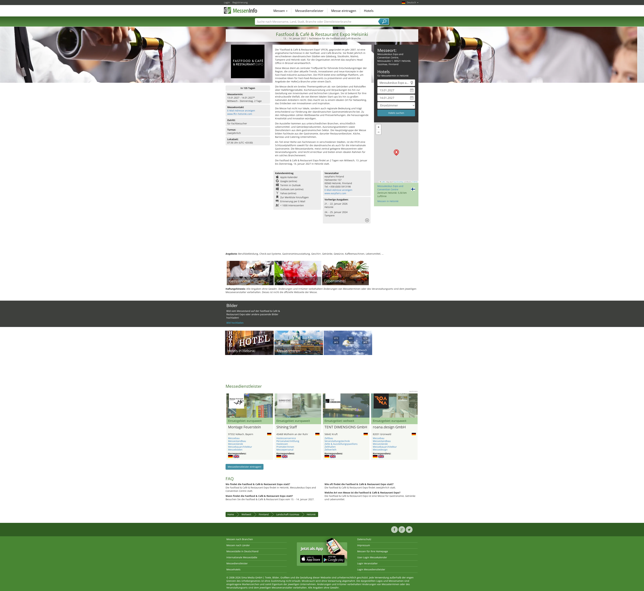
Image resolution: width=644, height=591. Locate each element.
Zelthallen (330, 446)
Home (230, 514)
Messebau (234, 438)
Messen (279, 11)
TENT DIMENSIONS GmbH (346, 427)
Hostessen (282, 443)
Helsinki (311, 514)
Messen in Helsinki (387, 201)
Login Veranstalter (367, 563)
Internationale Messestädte (241, 557)
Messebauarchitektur (240, 446)
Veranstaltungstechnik (337, 441)
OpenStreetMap (398, 182)
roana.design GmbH (389, 427)
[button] (396, 152)
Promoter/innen (285, 446)
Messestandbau (237, 441)
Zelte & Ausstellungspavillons (341, 443)
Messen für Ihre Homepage (372, 551)
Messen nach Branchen (239, 539)
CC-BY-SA (415, 182)
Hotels (368, 11)
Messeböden (235, 449)
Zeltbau (329, 438)
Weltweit (246, 514)
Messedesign (380, 449)
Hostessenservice (286, 438)
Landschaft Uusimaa (287, 514)
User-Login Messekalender (372, 557)
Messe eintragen (343, 11)
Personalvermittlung (287, 441)
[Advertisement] (322, 241)
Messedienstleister (309, 11)
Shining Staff (286, 427)
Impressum (363, 545)
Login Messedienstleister (371, 569)
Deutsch (412, 2)
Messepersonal (284, 449)
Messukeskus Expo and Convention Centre (390, 187)
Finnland (264, 514)
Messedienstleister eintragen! (244, 466)
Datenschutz (364, 539)
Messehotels (233, 569)
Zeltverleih (330, 449)
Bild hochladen (235, 322)
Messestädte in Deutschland (242, 551)
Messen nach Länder (238, 545)
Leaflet (383, 182)
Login (227, 2)
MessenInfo (240, 10)
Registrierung (240, 2)
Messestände (235, 443)
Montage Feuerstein (244, 427)
